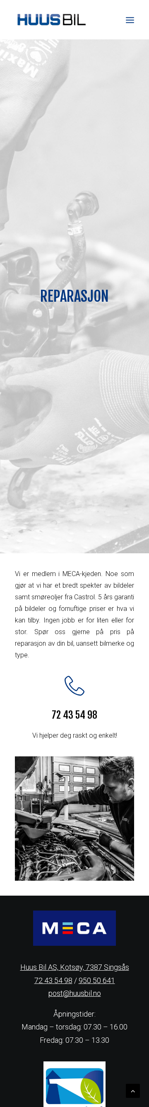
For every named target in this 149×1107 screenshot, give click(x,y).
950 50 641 (97, 980)
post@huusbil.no (74, 993)
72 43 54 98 (53, 980)
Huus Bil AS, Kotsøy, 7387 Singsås (74, 967)
